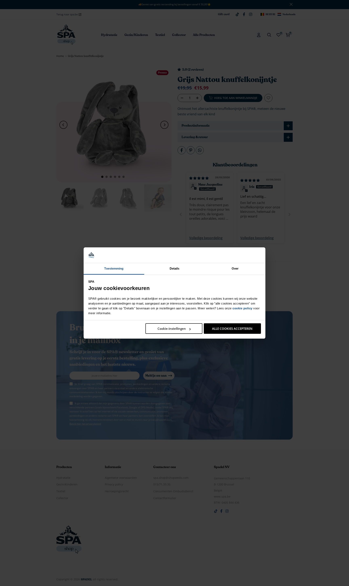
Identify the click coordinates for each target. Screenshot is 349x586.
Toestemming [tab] (113, 268)
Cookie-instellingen (172, 329)
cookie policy (242, 308)
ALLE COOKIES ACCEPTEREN (232, 329)
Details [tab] (175, 268)
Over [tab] (235, 268)
